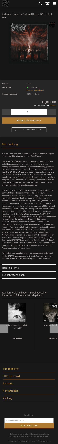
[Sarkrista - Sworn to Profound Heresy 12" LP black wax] (29, 43)
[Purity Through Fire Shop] (5, 3)
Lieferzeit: (7, 87)
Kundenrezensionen (13, 274)
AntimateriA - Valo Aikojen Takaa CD (17, 326)
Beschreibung (10, 144)
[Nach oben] (50, 439)
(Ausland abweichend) (35, 90)
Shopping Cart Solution (16, 441)
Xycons (47, 441)
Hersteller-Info (10, 267)
